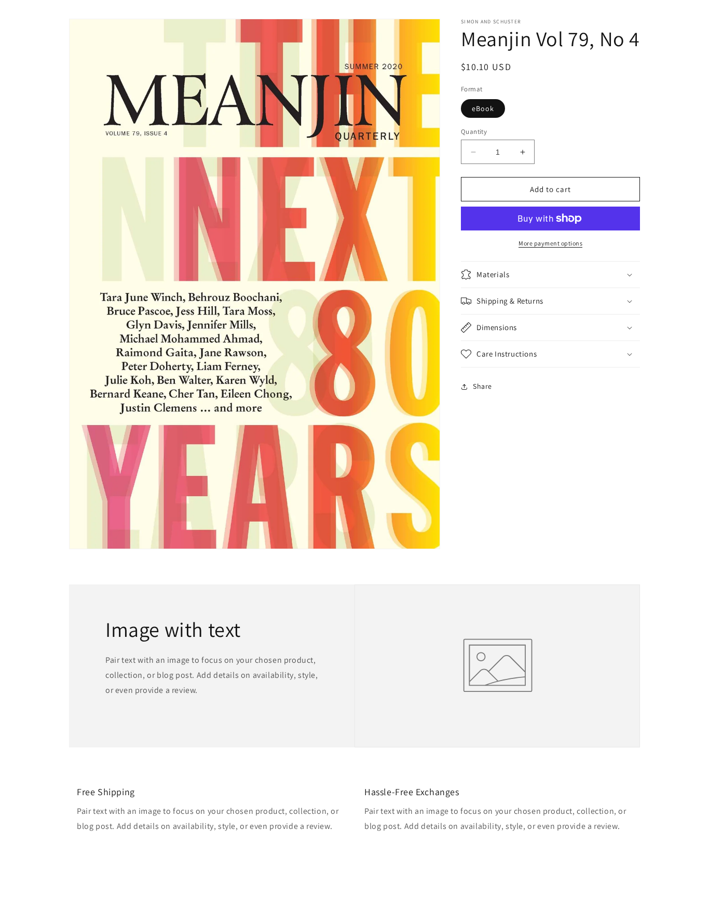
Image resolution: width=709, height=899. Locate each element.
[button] (550, 275)
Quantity (474, 131)
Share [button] (482, 386)
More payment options (550, 243)
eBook (483, 108)
